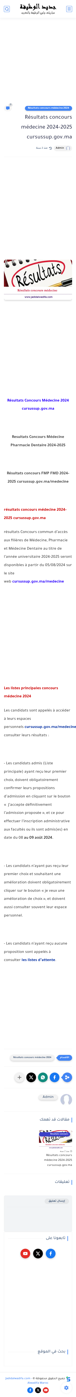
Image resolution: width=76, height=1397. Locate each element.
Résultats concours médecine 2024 (48, 108)
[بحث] (7, 9)
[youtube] (25, 1253)
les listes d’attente (38, 960)
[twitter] (38, 1253)
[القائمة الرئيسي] (69, 9)
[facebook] (51, 1253)
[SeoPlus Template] (68, 1379)
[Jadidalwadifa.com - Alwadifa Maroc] (38, 9)
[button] (54, 1077)
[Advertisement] (38, 63)
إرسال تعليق (57, 1201)
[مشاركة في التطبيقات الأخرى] (19, 1077)
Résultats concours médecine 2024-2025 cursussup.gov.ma (58, 1160)
